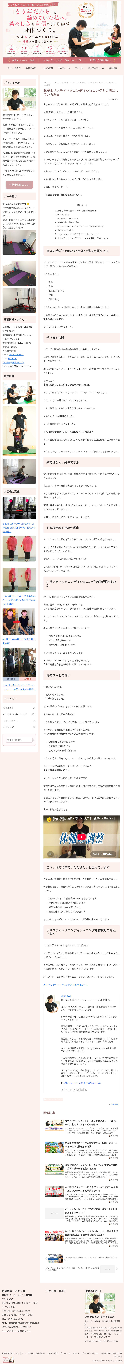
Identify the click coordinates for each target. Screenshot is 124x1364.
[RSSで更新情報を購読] (85, 1089)
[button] (33, 740)
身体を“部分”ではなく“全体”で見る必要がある (77, 210)
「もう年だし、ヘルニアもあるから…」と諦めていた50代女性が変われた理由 (19, 600)
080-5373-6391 (16, 354)
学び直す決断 (63, 214)
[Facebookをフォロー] (70, 1089)
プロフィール (65, 1353)
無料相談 (118, 1356)
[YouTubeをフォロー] (78, 1089)
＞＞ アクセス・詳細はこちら (16, 1331)
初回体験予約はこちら (10, 1353)
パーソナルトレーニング (54, 1099)
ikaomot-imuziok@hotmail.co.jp (24, 1323)
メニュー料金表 (28, 1353)
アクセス (76, 1353)
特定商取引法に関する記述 (111, 1353)
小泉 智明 (66, 996)
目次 (78, 205)
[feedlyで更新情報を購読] (82, 1089)
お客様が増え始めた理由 (68, 222)
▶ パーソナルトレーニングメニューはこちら (65, 985)
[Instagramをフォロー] (74, 1089)
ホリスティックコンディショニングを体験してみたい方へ (82, 238)
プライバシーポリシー (90, 1353)
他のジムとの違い (65, 230)
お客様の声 (40, 1353)
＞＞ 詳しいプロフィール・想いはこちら (101, 1341)
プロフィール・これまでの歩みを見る (82, 1083)
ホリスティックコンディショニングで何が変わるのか (80, 226)
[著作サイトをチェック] (62, 1089)
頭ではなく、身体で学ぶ (68, 218)
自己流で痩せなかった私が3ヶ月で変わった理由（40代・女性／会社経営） (19, 528)
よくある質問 (52, 1353)
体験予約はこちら (19, 184)
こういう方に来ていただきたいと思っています (77, 234)
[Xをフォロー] (66, 1089)
